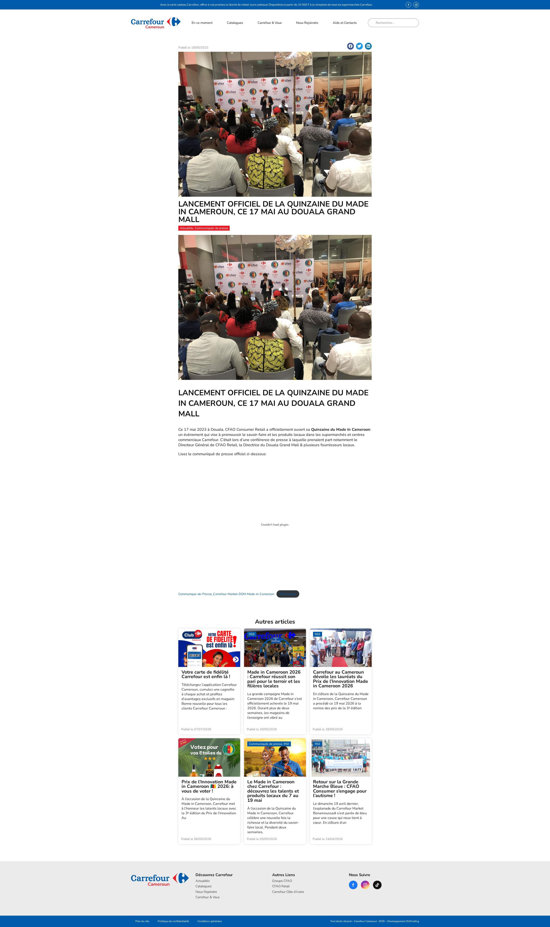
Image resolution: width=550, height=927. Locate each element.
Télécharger (288, 594)
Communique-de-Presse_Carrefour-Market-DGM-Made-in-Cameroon (226, 594)
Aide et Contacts (345, 23)
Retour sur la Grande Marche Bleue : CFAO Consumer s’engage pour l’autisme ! (340, 789)
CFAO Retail (281, 886)
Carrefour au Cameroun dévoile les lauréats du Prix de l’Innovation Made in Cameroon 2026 (340, 679)
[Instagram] (416, 5)
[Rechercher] (373, 22)
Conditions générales (209, 921)
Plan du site (142, 921)
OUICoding (412, 921)
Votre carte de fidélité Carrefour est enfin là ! (206, 674)
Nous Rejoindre (307, 23)
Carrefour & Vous (270, 23)
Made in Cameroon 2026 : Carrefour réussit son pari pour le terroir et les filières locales (274, 679)
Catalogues (235, 23)
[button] (350, 46)
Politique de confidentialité (173, 921)
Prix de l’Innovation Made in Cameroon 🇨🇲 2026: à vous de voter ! (209, 786)
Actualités (203, 881)
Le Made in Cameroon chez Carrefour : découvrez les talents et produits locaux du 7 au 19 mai (273, 791)
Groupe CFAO (282, 881)
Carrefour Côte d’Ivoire (288, 892)
